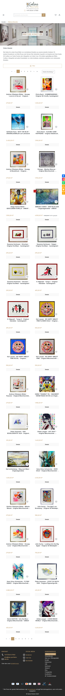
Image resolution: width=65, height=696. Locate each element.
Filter (33, 65)
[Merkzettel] (56, 15)
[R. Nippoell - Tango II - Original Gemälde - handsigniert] (18, 309)
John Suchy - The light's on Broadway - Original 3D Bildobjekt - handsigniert (47, 507)
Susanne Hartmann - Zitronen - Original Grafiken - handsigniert (18, 282)
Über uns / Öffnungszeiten (52, 658)
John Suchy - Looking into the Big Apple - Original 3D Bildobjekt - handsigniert (47, 545)
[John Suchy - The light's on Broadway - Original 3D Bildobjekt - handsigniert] (47, 496)
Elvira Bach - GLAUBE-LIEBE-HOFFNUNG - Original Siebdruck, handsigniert (47, 132)
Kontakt (47, 660)
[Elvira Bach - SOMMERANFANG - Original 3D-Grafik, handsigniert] (47, 84)
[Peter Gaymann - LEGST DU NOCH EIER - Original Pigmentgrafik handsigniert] (47, 571)
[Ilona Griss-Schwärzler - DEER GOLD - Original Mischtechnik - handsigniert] (47, 459)
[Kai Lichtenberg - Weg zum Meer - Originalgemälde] (18, 459)
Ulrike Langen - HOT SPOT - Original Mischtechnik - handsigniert (47, 432)
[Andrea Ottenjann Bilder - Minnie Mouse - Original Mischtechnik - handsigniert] (18, 496)
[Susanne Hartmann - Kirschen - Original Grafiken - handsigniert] (18, 234)
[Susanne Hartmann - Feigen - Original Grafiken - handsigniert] (47, 234)
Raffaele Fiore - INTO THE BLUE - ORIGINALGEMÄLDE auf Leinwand (18, 132)
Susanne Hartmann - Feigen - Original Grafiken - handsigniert (47, 245)
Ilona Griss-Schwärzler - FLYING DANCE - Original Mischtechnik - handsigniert (18, 582)
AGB (46, 664)
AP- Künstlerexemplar (50, 676)
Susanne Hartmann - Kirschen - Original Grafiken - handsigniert (18, 245)
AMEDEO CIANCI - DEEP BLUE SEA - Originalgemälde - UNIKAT (47, 207)
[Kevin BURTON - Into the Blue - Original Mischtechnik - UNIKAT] (18, 609)
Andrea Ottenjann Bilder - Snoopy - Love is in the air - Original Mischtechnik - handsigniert (18, 95)
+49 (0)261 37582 (32, 10)
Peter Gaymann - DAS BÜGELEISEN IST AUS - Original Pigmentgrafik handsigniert (18, 432)
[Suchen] (43, 15)
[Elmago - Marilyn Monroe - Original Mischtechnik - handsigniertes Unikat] (47, 159)
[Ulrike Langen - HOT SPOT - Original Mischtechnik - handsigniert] (47, 422)
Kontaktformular (15, 663)
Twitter (28, 658)
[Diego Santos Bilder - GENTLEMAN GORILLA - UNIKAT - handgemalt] (18, 197)
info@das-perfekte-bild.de (10, 658)
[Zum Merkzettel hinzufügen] (27, 89)
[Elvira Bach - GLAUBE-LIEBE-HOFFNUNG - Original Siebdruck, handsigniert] (47, 122)
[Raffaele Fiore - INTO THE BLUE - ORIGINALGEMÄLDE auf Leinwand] (18, 122)
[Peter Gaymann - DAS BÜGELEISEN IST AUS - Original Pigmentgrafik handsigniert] (18, 422)
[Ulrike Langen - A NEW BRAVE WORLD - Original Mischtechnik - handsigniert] (47, 609)
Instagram (29, 660)
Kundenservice (50, 651)
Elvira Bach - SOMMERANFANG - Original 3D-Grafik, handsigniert (47, 95)
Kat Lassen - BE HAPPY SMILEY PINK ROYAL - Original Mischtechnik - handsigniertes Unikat (18, 357)
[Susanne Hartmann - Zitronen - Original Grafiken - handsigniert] (18, 272)
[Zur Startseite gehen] (32, 5)
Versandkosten (49, 656)
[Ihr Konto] (59, 15)
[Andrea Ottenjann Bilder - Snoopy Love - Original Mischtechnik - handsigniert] (18, 534)
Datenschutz (48, 662)
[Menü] (3, 15)
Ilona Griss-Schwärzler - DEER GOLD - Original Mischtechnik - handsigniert (47, 470)
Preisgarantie (48, 672)
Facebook (29, 655)
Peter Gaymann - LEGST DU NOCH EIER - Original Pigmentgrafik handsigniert (47, 582)
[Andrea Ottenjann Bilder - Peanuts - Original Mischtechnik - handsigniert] (18, 384)
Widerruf (47, 668)
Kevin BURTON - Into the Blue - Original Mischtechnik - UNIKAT (18, 620)
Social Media (30, 651)
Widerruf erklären (50, 654)
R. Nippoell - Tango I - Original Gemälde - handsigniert (46, 282)
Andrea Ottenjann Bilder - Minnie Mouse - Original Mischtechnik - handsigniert (18, 507)
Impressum (47, 666)
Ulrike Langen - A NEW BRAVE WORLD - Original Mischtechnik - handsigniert (46, 620)
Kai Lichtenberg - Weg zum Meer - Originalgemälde (18, 470)
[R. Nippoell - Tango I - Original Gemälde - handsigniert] (47, 272)
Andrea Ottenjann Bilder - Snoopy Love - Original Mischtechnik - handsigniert (18, 545)
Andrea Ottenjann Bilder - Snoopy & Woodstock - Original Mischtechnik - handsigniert (18, 170)
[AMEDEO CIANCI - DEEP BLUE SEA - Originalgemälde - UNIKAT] (47, 197)
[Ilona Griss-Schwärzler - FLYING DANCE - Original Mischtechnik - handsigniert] (18, 571)
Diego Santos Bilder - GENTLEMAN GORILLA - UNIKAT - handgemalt (18, 207)
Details (18, 107)
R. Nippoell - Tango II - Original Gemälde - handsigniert (18, 320)
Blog (46, 670)
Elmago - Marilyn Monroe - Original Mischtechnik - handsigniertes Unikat (47, 170)
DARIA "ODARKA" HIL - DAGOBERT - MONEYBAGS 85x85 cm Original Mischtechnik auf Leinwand (47, 395)
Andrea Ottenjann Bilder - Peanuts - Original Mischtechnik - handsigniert (18, 395)
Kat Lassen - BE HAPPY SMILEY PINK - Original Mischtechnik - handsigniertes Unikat (47, 357)
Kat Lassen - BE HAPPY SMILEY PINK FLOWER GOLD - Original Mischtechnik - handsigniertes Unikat (47, 320)
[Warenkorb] (62, 14)
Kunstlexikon (48, 674)
